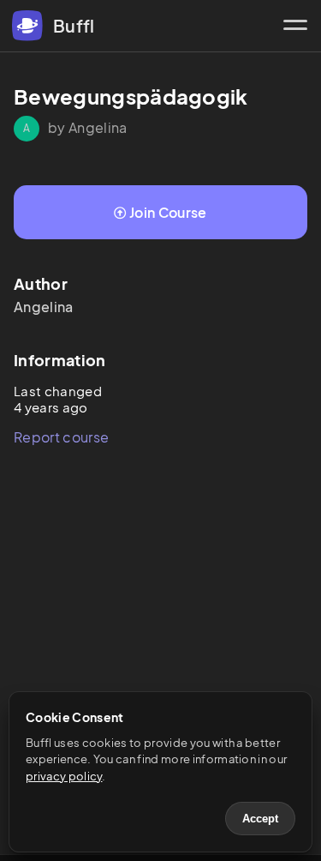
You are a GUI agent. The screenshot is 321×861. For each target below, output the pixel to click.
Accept (260, 818)
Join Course (168, 212)
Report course (61, 437)
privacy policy (64, 776)
